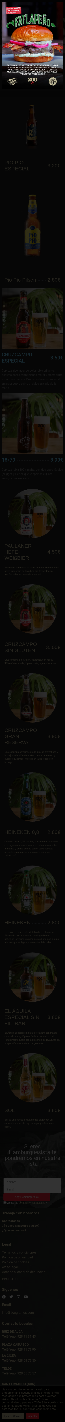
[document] (32, 711)
